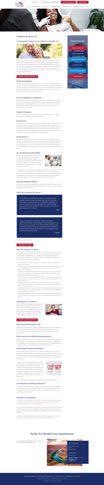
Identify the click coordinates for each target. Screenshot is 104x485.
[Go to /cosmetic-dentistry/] (77, 54)
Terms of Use (53, 480)
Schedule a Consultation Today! (27, 76)
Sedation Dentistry (60, 476)
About (25, 476)
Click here (19, 240)
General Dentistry (31, 476)
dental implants (58, 85)
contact (22, 417)
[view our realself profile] (39, 2)
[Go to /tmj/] (77, 71)
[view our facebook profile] (35, 2)
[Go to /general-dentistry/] (77, 48)
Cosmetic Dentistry (40, 476)
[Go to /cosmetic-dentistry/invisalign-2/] (77, 76)
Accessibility (46, 480)
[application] (30, 6)
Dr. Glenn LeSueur (34, 114)
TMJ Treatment (68, 476)
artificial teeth (33, 62)
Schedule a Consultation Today (27, 319)
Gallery (74, 476)
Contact (78, 476)
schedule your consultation (34, 402)
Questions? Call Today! (25, 244)
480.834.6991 (47, 402)
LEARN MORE (78, 82)
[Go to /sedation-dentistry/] (77, 59)
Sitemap (59, 480)
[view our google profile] (33, 2)
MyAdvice (65, 478)
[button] (68, 2)
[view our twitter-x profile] (40, 2)
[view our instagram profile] (37, 2)
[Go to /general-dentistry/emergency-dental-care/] (77, 65)
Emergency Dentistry (50, 476)
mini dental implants (51, 105)
